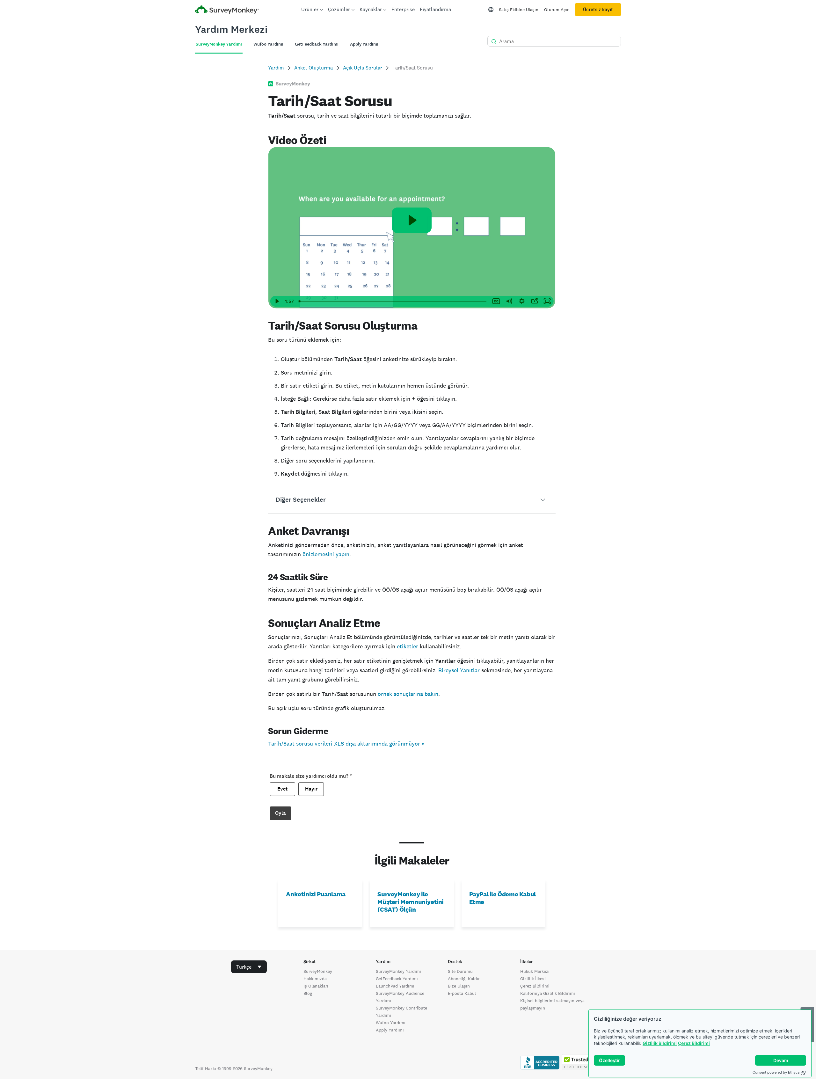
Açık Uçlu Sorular (362, 67)
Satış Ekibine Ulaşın (518, 9)
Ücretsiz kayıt (598, 9)
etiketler (407, 646)
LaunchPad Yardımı (395, 986)
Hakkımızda (315, 978)
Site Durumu (460, 971)
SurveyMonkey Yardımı (398, 971)
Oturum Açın (557, 9)
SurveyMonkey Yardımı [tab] (219, 44)
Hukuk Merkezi (535, 971)
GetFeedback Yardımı (397, 978)
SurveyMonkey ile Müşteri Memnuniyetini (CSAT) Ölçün (410, 902)
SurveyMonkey (317, 971)
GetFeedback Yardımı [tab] (317, 44)
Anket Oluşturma (313, 67)
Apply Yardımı (390, 1030)
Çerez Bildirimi (694, 1043)
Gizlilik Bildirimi (660, 1043)
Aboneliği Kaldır (464, 978)
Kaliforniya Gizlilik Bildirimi (547, 993)
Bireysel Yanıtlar (459, 670)
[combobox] (249, 966)
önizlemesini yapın (325, 554)
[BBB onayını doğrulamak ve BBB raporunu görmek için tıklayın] (539, 1068)
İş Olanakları (315, 986)
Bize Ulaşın (459, 986)
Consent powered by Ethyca (776, 1072)
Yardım (276, 67)
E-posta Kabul (462, 993)
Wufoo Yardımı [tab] (268, 44)
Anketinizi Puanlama (315, 894)
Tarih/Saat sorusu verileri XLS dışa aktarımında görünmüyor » (346, 743)
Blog (307, 993)
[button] (411, 500)
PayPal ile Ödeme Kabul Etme (502, 898)
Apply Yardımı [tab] (364, 44)
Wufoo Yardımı (390, 1022)
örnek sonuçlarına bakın (408, 693)
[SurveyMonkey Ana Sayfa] (227, 10)
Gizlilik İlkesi (533, 978)
